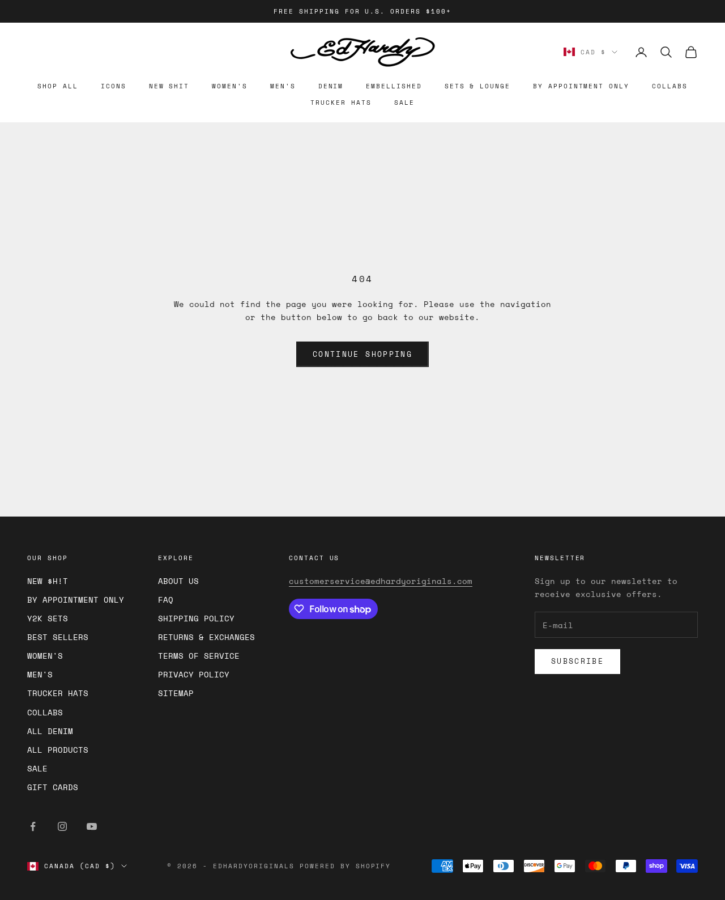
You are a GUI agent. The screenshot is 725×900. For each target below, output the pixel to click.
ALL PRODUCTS (57, 750)
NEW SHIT (169, 86)
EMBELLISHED (393, 86)
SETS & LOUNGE (477, 86)
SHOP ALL (57, 86)
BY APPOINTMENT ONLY (581, 86)
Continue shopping (362, 354)
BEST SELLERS (57, 637)
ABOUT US (178, 581)
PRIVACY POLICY (193, 674)
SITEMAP (176, 693)
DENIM (331, 86)
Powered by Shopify (345, 866)
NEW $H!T (47, 581)
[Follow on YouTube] (91, 826)
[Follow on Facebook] (33, 826)
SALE (404, 102)
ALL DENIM (50, 731)
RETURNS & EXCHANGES (206, 637)
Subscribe (577, 661)
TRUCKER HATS (340, 102)
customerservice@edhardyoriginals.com (380, 581)
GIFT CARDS (52, 787)
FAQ (165, 599)
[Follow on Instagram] (62, 826)
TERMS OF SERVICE (199, 656)
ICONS (113, 86)
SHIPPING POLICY (196, 618)
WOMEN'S (230, 86)
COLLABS (670, 86)
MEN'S (283, 86)
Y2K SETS (47, 618)
